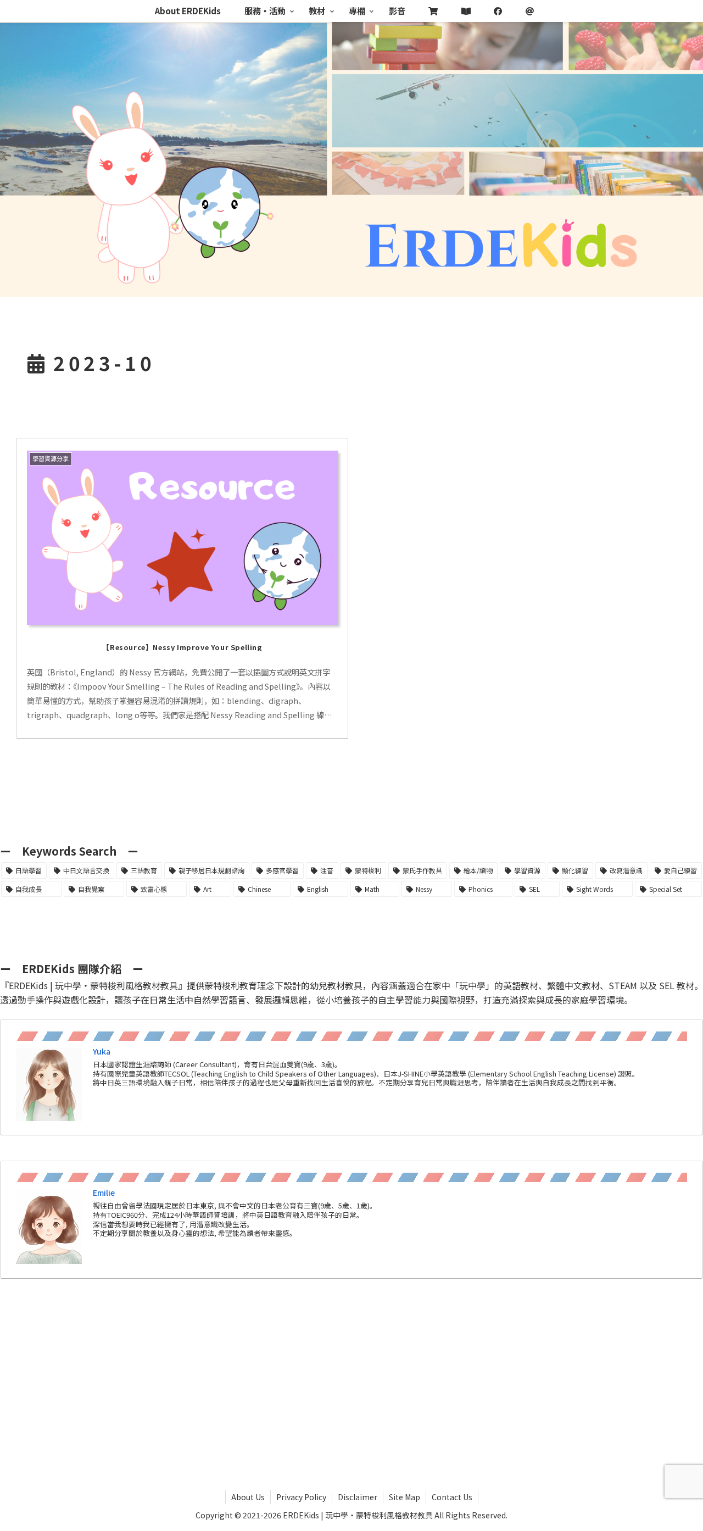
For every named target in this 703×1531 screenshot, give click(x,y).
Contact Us (452, 1496)
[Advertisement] (351, 1373)
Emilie (104, 1192)
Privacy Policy (301, 1496)
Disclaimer (357, 1496)
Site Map (404, 1496)
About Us (248, 1496)
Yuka (101, 1051)
